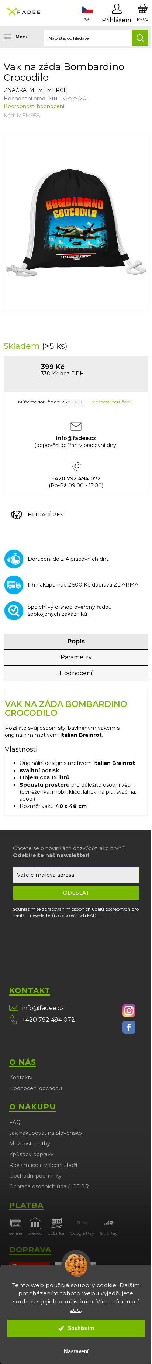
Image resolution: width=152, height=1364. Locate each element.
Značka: (36, 90)
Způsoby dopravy (31, 1154)
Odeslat (76, 893)
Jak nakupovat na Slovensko (45, 1133)
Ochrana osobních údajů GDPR (49, 1186)
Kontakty (20, 1077)
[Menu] (11, 37)
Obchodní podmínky (35, 1175)
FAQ (15, 1122)
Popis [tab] (76, 641)
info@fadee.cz (43, 1007)
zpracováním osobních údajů (73, 909)
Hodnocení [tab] (76, 673)
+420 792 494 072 (48, 1019)
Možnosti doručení (111, 402)
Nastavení (76, 1351)
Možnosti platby (29, 1143)
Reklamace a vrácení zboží (43, 1165)
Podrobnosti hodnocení (34, 106)
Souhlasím (81, 1328)
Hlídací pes (45, 514)
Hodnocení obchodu (35, 1088)
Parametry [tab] (76, 657)
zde (75, 1309)
